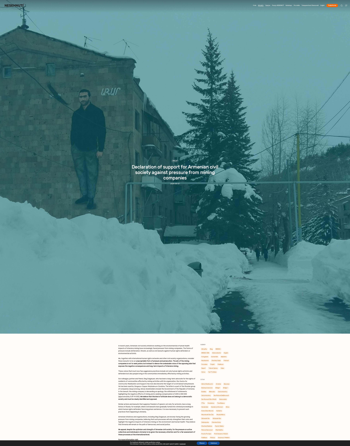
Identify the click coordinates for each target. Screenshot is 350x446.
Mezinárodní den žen (207, 415)
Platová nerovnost (207, 431)
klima (227, 408)
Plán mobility (219, 431)
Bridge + (225, 389)
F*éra (203, 404)
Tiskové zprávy (213, 369)
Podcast (226, 361)
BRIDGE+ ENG (205, 354)
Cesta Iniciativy (222, 392)
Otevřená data (216, 423)
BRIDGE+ (218, 350)
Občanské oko (205, 419)
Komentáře (214, 357)
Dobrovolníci (223, 400)
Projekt (212, 365)
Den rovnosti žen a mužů (208, 400)
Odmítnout (214, 443)
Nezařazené (205, 361)
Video (222, 369)
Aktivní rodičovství (207, 385)
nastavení (182, 444)
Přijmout (201, 443)
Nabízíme (223, 357)
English (175, 161)
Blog (211, 350)
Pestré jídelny (219, 427)
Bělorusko (212, 392)
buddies (203, 392)
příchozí (212, 438)
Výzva (203, 373)
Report (203, 369)
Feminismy (211, 404)
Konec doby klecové (207, 412)
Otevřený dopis (216, 361)
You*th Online (212, 373)
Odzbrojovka (205, 423)
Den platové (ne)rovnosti (221, 396)
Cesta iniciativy (206, 396)
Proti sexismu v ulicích (221, 435)
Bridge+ (218, 389)
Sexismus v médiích (224, 438)
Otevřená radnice (206, 427)
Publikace (220, 365)
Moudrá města (221, 415)
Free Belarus (221, 404)
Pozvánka (204, 365)
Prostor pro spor (206, 435)
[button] (346, 5)
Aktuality (204, 350)
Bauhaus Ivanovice (206, 389)
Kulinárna (219, 412)
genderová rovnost (217, 408)
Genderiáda (204, 408)
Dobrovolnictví (216, 354)
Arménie (218, 385)
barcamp (226, 385)
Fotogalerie (204, 357)
